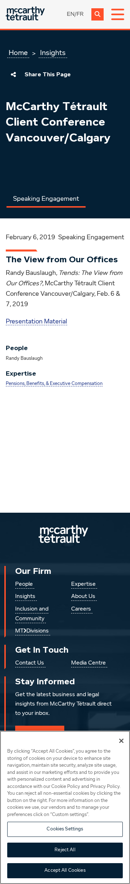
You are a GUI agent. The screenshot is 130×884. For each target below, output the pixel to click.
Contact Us (29, 663)
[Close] (121, 741)
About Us (83, 596)
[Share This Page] (13, 74)
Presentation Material (36, 321)
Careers (81, 609)
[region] (65, 807)
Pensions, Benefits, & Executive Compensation (54, 383)
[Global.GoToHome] (25, 14)
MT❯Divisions (32, 631)
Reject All (65, 850)
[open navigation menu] (117, 14)
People (24, 584)
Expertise (83, 584)
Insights (53, 52)
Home (18, 52)
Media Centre (88, 663)
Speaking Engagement (46, 199)
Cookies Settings (65, 829)
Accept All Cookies (64, 870)
